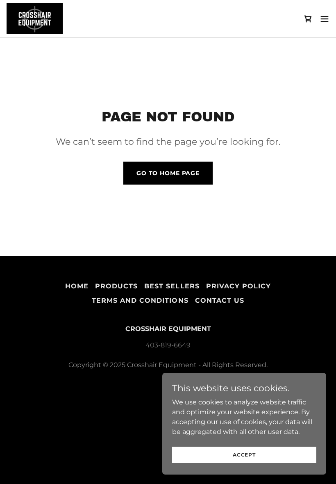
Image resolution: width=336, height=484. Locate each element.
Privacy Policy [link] (238, 286)
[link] (35, 18)
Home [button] (77, 286)
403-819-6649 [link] (168, 345)
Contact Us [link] (219, 300)
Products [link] (116, 286)
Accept (244, 455)
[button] (324, 19)
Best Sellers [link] (171, 286)
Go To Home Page (168, 173)
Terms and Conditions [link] (140, 300)
